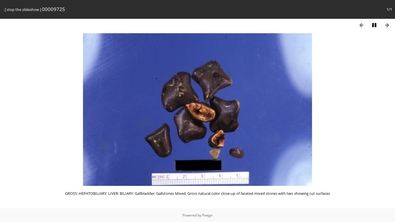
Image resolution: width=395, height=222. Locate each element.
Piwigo (207, 215)
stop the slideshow (23, 9)
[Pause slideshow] (374, 25)
